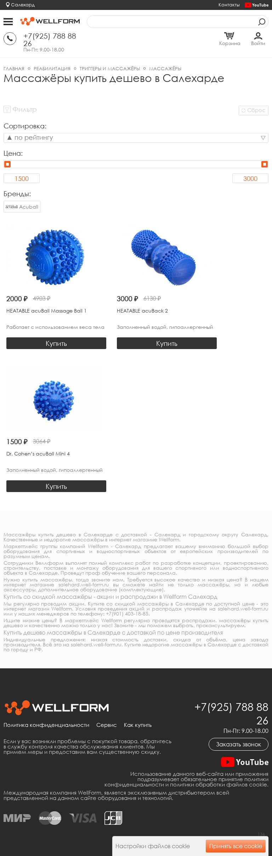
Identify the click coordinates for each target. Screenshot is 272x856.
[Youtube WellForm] (256, 5)
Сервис (106, 725)
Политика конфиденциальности (46, 725)
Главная (14, 68)
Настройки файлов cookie (152, 846)
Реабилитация (52, 68)
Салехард (23, 4)
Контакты (229, 4)
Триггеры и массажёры (110, 68)
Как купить (138, 725)
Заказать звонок (238, 744)
